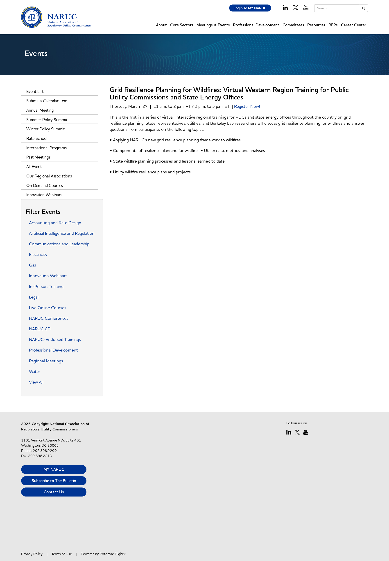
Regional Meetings (46, 360)
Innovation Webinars (44, 194)
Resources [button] (316, 25)
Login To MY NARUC (250, 8)
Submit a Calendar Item (46, 100)
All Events (34, 166)
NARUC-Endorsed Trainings (55, 339)
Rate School (36, 138)
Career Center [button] (353, 25)
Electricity (38, 254)
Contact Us (54, 491)
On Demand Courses (44, 185)
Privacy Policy (32, 554)
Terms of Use (62, 554)
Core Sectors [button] (181, 25)
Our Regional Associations (49, 176)
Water (34, 371)
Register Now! (247, 106)
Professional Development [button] (256, 25)
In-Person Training (46, 286)
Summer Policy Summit (46, 119)
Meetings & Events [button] (213, 25)
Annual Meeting (40, 110)
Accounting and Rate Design (55, 222)
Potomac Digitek (113, 554)
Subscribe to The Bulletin (54, 480)
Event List (34, 91)
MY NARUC (53, 469)
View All (36, 382)
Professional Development (53, 350)
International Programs (46, 147)
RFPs (333, 25)
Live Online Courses (47, 307)
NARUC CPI (40, 328)
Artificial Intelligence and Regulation (62, 233)
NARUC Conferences (48, 318)
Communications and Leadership (59, 243)
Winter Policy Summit (45, 128)
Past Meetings (38, 157)
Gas (32, 265)
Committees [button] (293, 25)
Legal (33, 297)
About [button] (161, 25)
